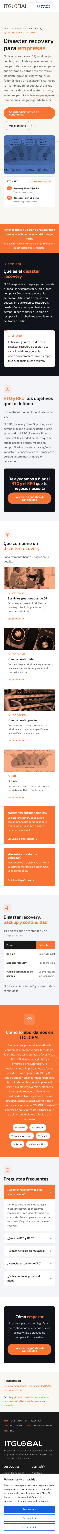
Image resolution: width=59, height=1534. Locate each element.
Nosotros (37, 1472)
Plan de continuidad (21, 659)
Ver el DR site (17, 125)
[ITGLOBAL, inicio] (16, 6)
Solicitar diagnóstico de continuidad (24, 113)
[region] (29, 1504)
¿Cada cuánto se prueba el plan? (23, 1278)
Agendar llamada (45, 6)
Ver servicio (16, 618)
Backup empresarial (15, 1385)
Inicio (6, 28)
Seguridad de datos (14, 1389)
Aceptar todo (29, 1509)
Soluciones (17, 28)
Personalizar (29, 1518)
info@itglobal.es (43, 1425)
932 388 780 (16, 1425)
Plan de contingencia (22, 720)
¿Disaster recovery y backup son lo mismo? (25, 1192)
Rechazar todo (29, 1526)
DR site (13, 781)
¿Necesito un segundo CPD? (24, 1263)
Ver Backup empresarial (23, 838)
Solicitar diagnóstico (21, 880)
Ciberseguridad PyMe (39, 1385)
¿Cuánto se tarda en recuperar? (26, 1250)
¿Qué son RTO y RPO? (20, 1238)
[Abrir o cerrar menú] (31, 6)
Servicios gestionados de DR (28, 598)
